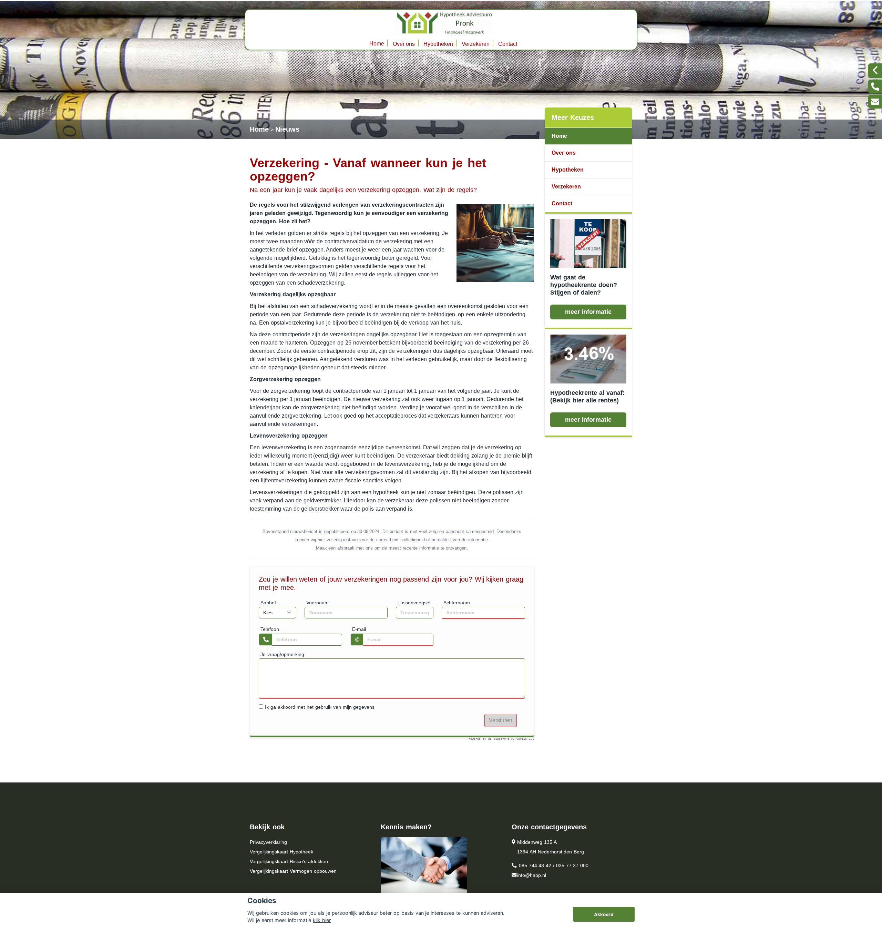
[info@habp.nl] (875, 102)
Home (376, 44)
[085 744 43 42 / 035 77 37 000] (875, 86)
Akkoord (604, 914)
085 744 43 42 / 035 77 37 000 (552, 865)
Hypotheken (438, 44)
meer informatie (588, 311)
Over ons (404, 44)
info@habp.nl (531, 875)
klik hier (322, 920)
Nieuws (287, 129)
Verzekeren (476, 44)
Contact (507, 44)
